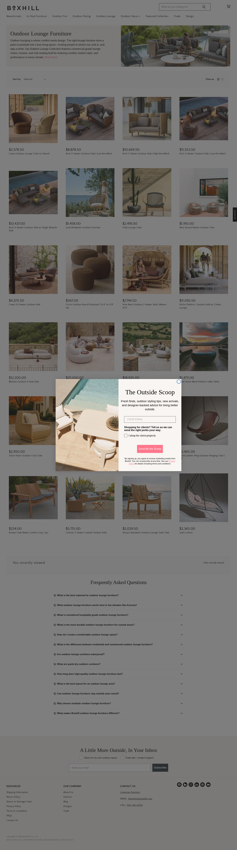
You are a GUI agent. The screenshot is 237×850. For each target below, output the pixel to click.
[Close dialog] (179, 382)
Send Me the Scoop (150, 448)
